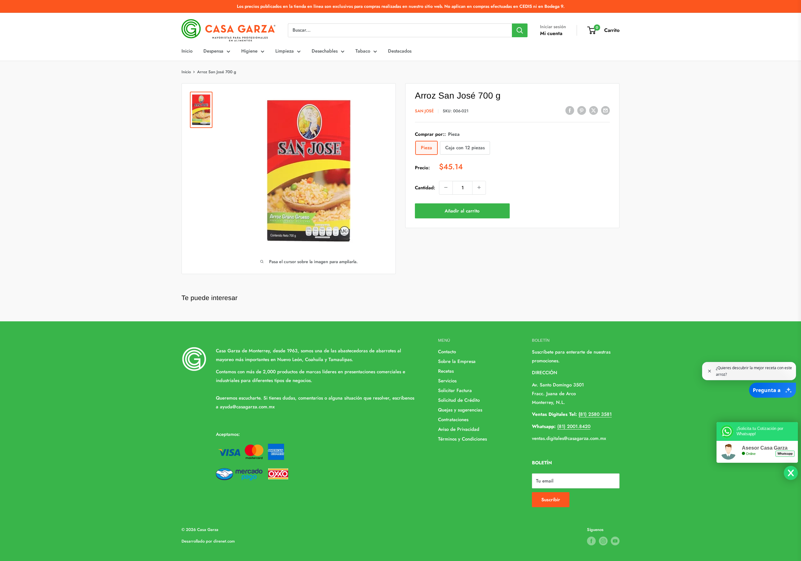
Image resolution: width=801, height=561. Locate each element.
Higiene (249, 51)
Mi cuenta (551, 33)
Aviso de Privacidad (458, 429)
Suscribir (550, 499)
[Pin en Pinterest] (581, 110)
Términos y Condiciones (462, 439)
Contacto (447, 351)
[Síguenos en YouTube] (615, 541)
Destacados (399, 51)
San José (424, 111)
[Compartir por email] (605, 110)
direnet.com (224, 541)
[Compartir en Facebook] (569, 110)
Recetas (446, 371)
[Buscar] (520, 30)
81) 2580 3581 (595, 414)
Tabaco (362, 51)
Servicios (447, 380)
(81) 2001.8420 (573, 426)
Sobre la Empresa (457, 361)
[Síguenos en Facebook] (591, 541)
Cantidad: (425, 187)
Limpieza (284, 51)
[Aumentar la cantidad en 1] (479, 187)
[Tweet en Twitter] (593, 110)
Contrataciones (453, 419)
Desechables (325, 51)
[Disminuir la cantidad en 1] (445, 187)
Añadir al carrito (462, 210)
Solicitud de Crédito (459, 400)
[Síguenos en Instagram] (603, 541)
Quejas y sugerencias (460, 409)
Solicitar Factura (455, 390)
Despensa (213, 51)
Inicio (186, 51)
